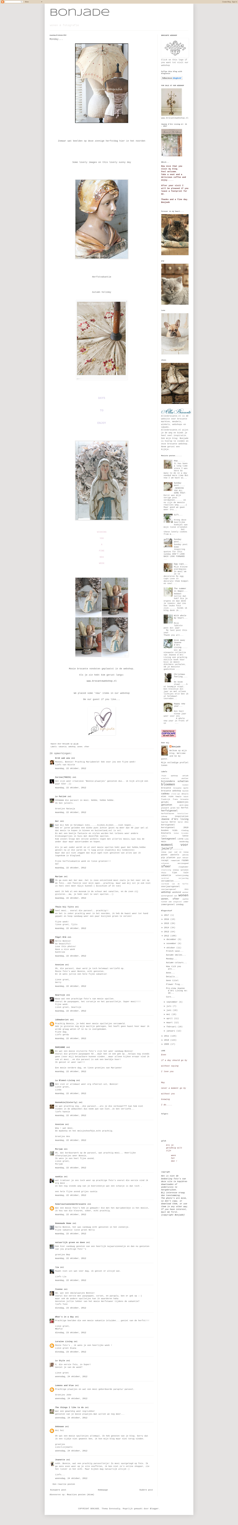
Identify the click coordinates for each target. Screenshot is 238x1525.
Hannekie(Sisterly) (66, 1102)
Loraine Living (64, 1342)
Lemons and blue (64, 1385)
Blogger (154, 1509)
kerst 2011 (183, 822)
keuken (165, 830)
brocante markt (180, 788)
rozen (185, 860)
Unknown (59, 1427)
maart (170, 1023)
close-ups (175, 794)
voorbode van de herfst (174, 884)
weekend (176, 892)
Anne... (170, 973)
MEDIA (163, 842)
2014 (167, 928)
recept (165, 860)
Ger (57, 821)
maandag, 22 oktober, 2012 (70, 768)
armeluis (165, 778)
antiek (185, 776)
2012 (167, 936)
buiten (185, 791)
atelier (184, 778)
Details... (172, 977)
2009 (167, 1044)
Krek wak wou (62, 758)
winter (185, 892)
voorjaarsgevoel (170, 886)
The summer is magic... (181, 590)
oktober (171, 948)
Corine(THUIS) (63, 777)
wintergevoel (167, 896)
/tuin (163, 776)
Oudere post (146, 1490)
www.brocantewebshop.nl (102, 681)
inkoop (164, 816)
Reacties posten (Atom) (80, 1495)
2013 (167, 932)
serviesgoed (183, 863)
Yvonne (59, 1289)
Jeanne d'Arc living (174, 819)
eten (163, 796)
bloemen (168, 784)
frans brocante (180, 799)
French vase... (174, 951)
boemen (185, 785)
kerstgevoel (168, 825)
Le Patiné (60, 796)
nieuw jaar (166, 852)
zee (170, 902)
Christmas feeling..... (181, 676)
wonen (183, 895)
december (172, 939)
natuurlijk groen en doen (70, 1242)
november (172, 943)
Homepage (103, 1490)
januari (171, 1031)
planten (171, 858)
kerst (173, 822)
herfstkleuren (167, 814)
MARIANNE (60, 1047)
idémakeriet (62, 1020)
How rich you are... (173, 967)
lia (57, 1267)
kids (175, 830)
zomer (185, 902)
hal (178, 808)
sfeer (166, 866)
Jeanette (60, 1460)
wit (175, 896)
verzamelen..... (170, 881)
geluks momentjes (174, 802)
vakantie (62, 747)
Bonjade (80, 13)
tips (174, 873)
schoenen (165, 863)
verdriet (165, 878)
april (170, 1018)
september (172, 1002)
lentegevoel (168, 838)
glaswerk (165, 808)
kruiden (184, 833)
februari (172, 1027)
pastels (175, 855)
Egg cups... (181, 564)
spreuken (184, 870)
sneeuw (176, 870)
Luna (186, 839)
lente (185, 836)
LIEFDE (180, 839)
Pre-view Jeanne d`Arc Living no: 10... (177, 990)
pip (163, 858)
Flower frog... (174, 984)
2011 (167, 1036)
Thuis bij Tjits (64, 907)
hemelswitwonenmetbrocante (70, 1204)
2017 (167, 915)
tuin (185, 873)
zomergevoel (168, 904)
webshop (71, 747)
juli (169, 1006)
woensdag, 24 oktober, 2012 (71, 1377)
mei (168, 1014)
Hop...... (179, 461)
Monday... (171, 959)
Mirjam (59, 1149)
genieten (166, 805)
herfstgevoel (169, 810)
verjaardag (183, 878)
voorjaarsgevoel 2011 (174, 889)
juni (169, 1010)
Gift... (178, 515)
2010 (167, 1040)
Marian (59, 877)
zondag (179, 904)
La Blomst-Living (65, 1080)
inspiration (181, 816)
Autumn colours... (176, 963)
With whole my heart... (181, 617)
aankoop (174, 776)
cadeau (165, 793)
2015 (167, 923)
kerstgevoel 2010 (174, 828)
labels (164, 836)
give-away (183, 805)
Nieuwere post (58, 1490)
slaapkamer (183, 867)
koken (176, 833)
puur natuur (182, 858)
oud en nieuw (181, 852)
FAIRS (170, 797)
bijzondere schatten (174, 781)
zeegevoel (177, 902)
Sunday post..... (179, 484)
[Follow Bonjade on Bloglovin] (172, 79)
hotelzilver (183, 814)
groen (172, 808)
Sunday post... (178, 540)
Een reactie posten (64, 1484)
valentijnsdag (182, 875)
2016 (167, 919)
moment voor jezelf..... (174, 847)
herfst (184, 808)
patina (185, 855)
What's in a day (64, 1317)
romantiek (175, 861)
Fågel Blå (60, 937)
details (184, 794)
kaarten (164, 822)
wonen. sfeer (83, 747)
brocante (166, 788)
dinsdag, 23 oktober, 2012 (70, 1308)
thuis (163, 873)
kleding (184, 830)
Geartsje (60, 995)
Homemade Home (63, 1223)
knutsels (166, 833)
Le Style (60, 1361)
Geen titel (172, 980)
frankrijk (165, 799)
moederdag (183, 842)
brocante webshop (171, 791)
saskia (59, 1177)
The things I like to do (69, 1407)
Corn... (170, 997)
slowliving (166, 870)
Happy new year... (179, 705)
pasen (164, 855)
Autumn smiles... (176, 955)
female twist (181, 797)
